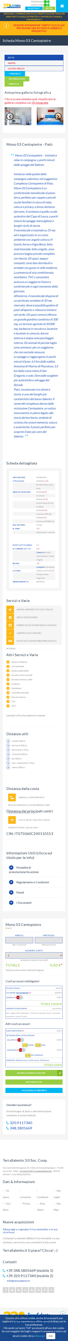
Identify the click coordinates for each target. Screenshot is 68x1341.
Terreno (40, 517)
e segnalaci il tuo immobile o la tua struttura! (30, 1231)
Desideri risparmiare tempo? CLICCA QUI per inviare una (39, 28)
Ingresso (40, 492)
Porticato (41, 499)
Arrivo (19, 935)
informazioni (17, 79)
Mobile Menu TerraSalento (62, 6)
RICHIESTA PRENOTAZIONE (31, 1073)
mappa (11, 63)
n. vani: (16, 528)
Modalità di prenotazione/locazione (24, 870)
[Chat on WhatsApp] (48, 1)
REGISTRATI (34, 8)
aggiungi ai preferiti (34, 1090)
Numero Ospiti (34, 950)
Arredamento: (21, 582)
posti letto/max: (22, 545)
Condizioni (42, 1197)
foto (11, 57)
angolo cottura (44, 571)
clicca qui (39, 1335)
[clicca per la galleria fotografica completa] (18, 116)
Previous (10, 116)
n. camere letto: (22, 549)
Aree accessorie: (22, 492)
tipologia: (19, 481)
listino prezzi (16, 68)
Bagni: (16, 563)
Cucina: (17, 571)
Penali (20, 892)
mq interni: (19, 525)
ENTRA (49, 8)
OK (51, 1336)
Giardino (41, 510)
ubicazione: (19, 477)
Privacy (26, 1203)
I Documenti (24, 902)
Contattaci (25, 1197)
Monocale (41, 481)
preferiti (15, 73)
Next (58, 116)
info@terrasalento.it (18, 1280)
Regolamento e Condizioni (32, 882)
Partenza (48, 935)
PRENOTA (14, 84)
